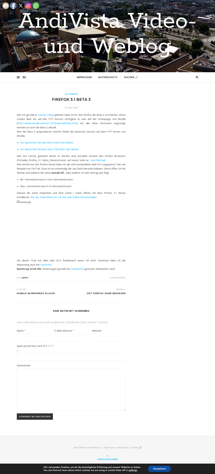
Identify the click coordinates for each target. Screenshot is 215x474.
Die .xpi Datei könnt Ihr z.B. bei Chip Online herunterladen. (63, 197)
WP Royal (95, 447)
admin (25, 277)
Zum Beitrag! (98, 160)
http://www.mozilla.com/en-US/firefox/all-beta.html (47, 123)
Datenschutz (108, 77)
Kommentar (24, 365)
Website (97, 330)
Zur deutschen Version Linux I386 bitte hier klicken (49, 149)
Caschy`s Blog (46, 114)
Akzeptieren (159, 468)
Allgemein (71, 94)
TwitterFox (77, 268)
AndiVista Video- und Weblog (107, 34)
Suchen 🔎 (131, 77)
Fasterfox (46, 264)
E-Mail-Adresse (64, 330)
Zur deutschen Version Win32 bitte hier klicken (46, 142)
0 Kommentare (118, 277)
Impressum (84, 77)
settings (132, 470)
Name (21, 330)
